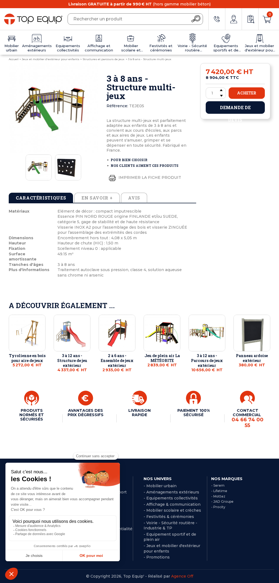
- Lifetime (219, 491)
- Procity (218, 507)
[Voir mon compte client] (233, 19)
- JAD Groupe (222, 501)
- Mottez (218, 496)
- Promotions (157, 557)
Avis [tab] (134, 198)
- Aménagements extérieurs (171, 492)
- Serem (218, 485)
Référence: (117, 105)
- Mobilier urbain (160, 485)
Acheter (246, 93)
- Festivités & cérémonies (169, 516)
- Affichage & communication (172, 504)
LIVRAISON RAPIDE (139, 412)
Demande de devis (235, 109)
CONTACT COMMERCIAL (247, 418)
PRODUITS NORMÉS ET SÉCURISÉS (31, 415)
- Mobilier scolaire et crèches (172, 510)
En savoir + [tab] (97, 198)
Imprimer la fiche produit (149, 177)
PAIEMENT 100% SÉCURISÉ (193, 412)
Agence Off (182, 576)
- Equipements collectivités (171, 498)
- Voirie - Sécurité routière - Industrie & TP (170, 525)
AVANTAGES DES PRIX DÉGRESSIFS (86, 412)
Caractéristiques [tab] (41, 198)
